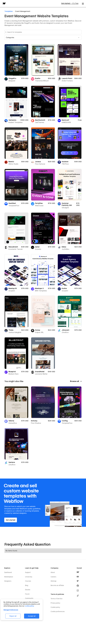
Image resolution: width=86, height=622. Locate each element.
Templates (8, 11)
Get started (69, 3)
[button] (43, 37)
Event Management (22, 11)
